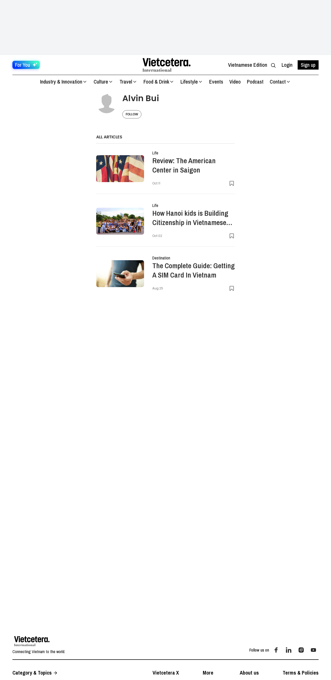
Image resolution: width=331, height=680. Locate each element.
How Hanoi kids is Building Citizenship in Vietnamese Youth (190, 217)
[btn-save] (232, 183)
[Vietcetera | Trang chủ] (166, 65)
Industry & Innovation (61, 81)
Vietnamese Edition (247, 64)
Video (235, 81)
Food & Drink (156, 81)
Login (287, 64)
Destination (161, 258)
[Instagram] (301, 650)
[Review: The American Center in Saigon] (120, 168)
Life (155, 153)
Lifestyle (189, 81)
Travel (125, 81)
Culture (101, 81)
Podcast (255, 81)
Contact (278, 81)
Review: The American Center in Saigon (184, 165)
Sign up (308, 64)
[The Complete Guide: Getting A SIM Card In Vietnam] (120, 273)
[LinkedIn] (288, 650)
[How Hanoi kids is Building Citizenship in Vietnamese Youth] (120, 221)
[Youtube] (313, 650)
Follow (132, 114)
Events (216, 81)
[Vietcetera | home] (31, 641)
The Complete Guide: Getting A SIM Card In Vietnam (193, 270)
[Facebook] (276, 650)
